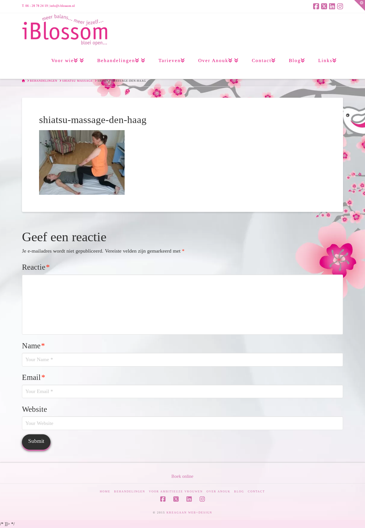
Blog (239, 491)
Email (33, 377)
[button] (359, 5)
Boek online (182, 476)
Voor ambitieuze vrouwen (176, 491)
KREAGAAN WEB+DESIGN (189, 512)
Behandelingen (129, 491)
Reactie (36, 267)
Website (34, 409)
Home (105, 491)
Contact (256, 491)
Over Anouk (218, 491)
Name (33, 345)
